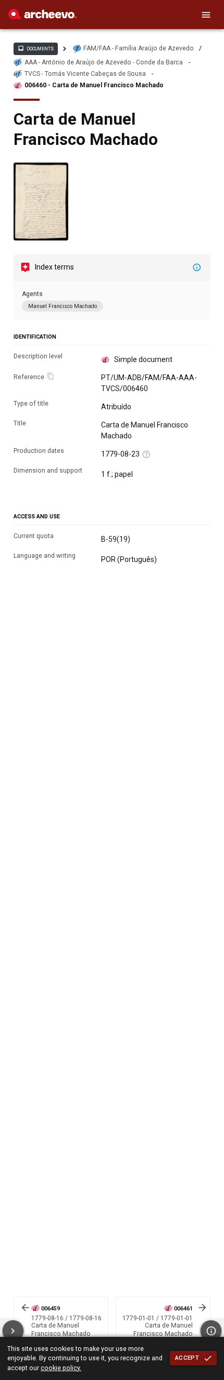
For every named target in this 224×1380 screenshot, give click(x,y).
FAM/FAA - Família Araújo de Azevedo (138, 48)
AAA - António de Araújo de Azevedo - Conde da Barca (103, 62)
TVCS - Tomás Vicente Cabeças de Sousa (85, 73)
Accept (187, 1357)
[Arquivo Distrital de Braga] (42, 16)
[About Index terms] (197, 267)
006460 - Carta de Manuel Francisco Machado (94, 85)
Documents (35, 48)
